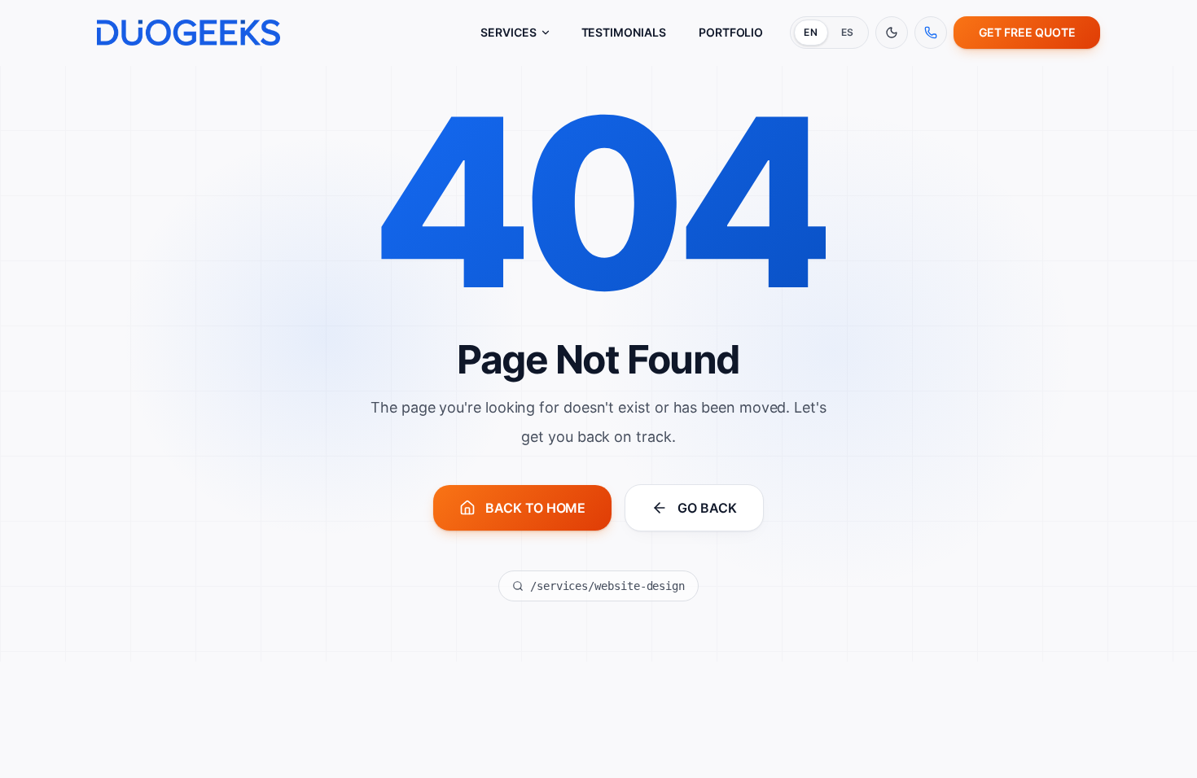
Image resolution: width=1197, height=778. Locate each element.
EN (811, 32)
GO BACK (706, 508)
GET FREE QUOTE (1027, 32)
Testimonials (623, 32)
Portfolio (731, 32)
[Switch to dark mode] (891, 32)
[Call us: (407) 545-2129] (930, 32)
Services (508, 32)
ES (847, 32)
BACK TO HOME (535, 508)
